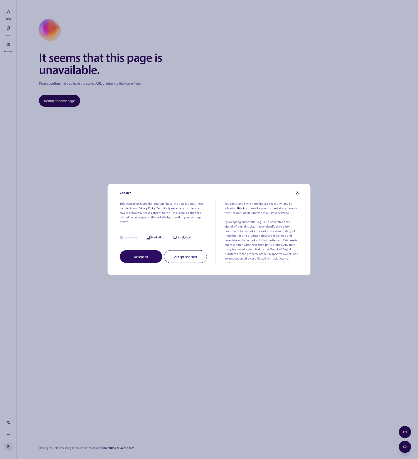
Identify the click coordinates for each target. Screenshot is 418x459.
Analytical (184, 237)
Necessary (131, 237)
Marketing (157, 237)
